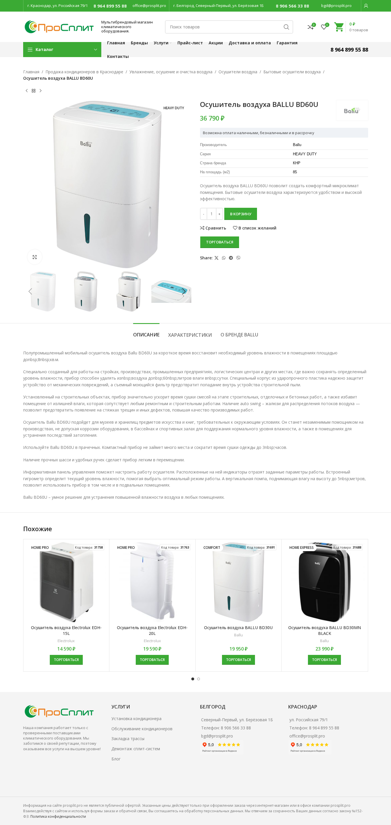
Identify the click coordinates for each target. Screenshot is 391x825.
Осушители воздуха (238, 71)
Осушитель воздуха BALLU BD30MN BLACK (324, 630)
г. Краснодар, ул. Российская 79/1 (57, 5)
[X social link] (216, 258)
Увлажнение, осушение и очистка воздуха (170, 71)
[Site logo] (59, 26)
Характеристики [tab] (190, 335)
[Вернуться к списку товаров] (33, 91)
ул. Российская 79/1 (308, 719)
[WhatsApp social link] (223, 258)
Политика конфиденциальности (58, 816)
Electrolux (66, 640)
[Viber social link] (238, 258)
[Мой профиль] (366, 6)
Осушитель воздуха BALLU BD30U (238, 627)
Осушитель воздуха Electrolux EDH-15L (66, 630)
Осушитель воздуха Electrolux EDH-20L (152, 630)
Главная (31, 71)
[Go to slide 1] (192, 679)
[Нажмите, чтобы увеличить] (34, 256)
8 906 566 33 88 (292, 6)
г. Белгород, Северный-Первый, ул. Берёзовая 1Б (218, 5)
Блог (116, 759)
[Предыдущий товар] (26, 91)
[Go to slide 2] (198, 679)
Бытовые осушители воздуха (292, 71)
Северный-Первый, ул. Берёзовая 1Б (237, 719)
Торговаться (219, 242)
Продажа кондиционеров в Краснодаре (84, 71)
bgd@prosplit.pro (336, 5)
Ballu (238, 635)
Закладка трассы (127, 738)
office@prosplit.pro (149, 5)
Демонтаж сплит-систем (135, 748)
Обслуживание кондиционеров (141, 728)
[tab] (146, 332)
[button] (30, 291)
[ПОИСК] (286, 27)
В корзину (240, 213)
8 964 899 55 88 (110, 6)
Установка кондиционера (136, 718)
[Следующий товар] (40, 91)
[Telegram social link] (231, 258)
